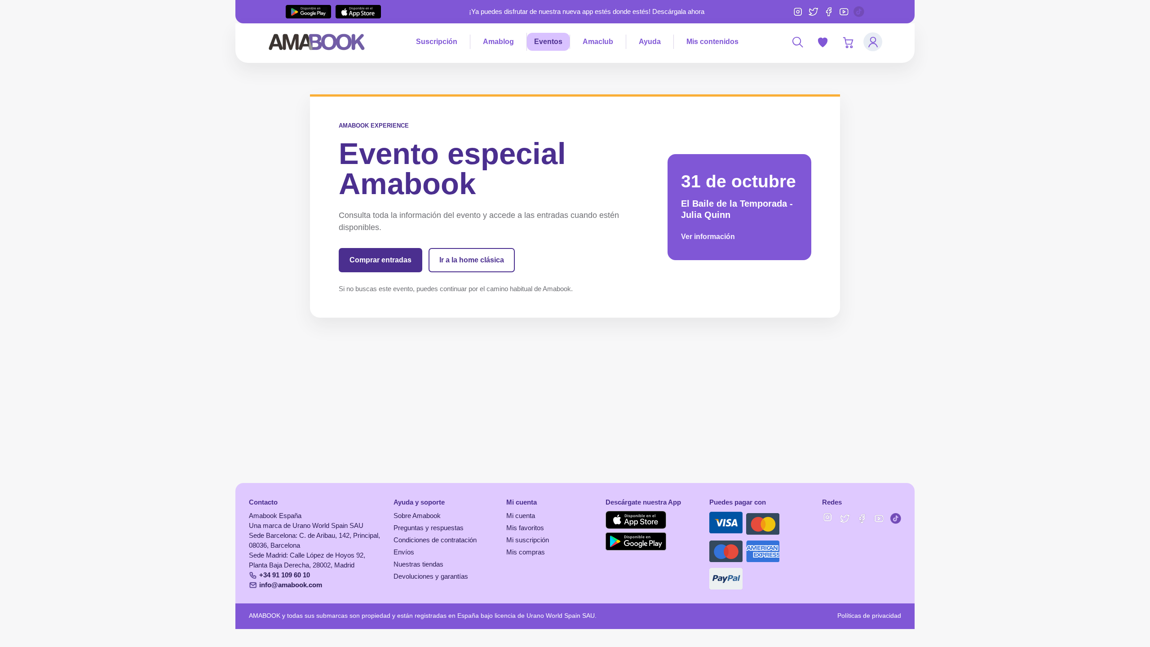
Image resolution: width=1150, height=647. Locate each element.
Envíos (404, 552)
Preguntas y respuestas (429, 528)
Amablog (498, 41)
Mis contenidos (712, 41)
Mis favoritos (525, 528)
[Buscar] (797, 41)
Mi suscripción (527, 540)
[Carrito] (847, 41)
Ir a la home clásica (471, 260)
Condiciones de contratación (435, 540)
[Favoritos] (822, 41)
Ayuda (650, 41)
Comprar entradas (380, 260)
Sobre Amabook (417, 515)
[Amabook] (317, 41)
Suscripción (436, 41)
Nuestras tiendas (418, 564)
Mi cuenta (520, 515)
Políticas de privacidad (869, 615)
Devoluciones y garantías (431, 576)
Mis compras (525, 552)
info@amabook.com (290, 585)
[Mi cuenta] (872, 41)
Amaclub (598, 41)
